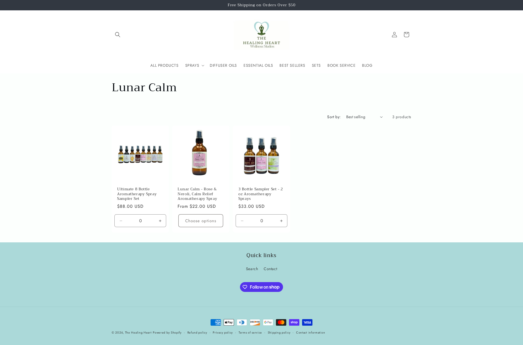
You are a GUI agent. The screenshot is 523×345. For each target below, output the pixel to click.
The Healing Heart (138, 332)
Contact (270, 268)
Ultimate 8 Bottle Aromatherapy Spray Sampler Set (137, 194)
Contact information (310, 332)
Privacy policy (223, 332)
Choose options (201, 221)
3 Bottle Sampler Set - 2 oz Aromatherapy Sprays (260, 194)
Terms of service (250, 332)
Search (252, 268)
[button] (118, 35)
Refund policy (197, 332)
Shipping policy (279, 332)
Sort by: (333, 117)
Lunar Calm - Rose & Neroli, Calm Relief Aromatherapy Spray (197, 194)
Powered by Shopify (167, 332)
